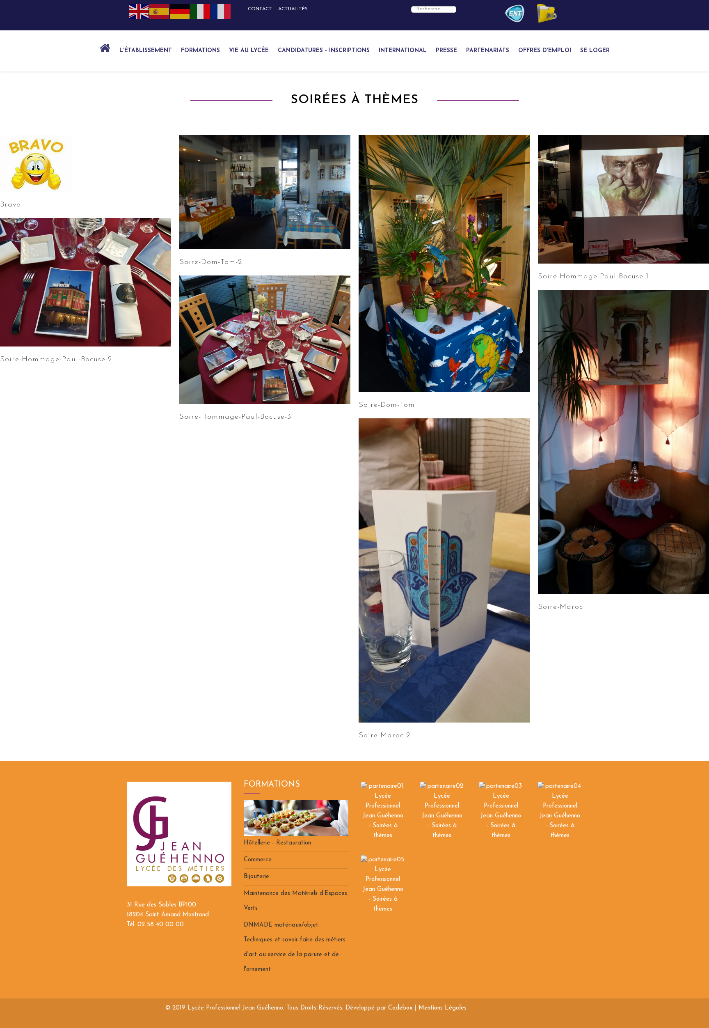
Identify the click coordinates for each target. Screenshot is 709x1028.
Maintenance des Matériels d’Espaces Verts (295, 900)
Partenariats (487, 51)
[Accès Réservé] (515, 13)
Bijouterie (256, 877)
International (403, 51)
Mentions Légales (443, 1008)
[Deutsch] (180, 11)
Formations (200, 51)
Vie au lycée (249, 51)
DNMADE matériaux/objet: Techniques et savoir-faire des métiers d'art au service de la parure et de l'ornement (294, 947)
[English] (139, 11)
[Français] (221, 11)
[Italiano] (200, 11)
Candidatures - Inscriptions (324, 51)
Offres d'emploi (544, 51)
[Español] (159, 11)
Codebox (400, 1008)
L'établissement (145, 51)
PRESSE (446, 51)
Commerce (258, 860)
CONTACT (260, 9)
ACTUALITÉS (293, 9)
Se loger (595, 51)
